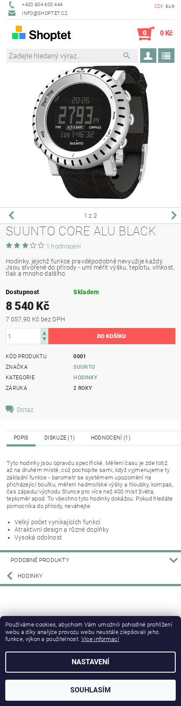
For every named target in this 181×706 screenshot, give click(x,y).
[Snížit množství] (44, 340)
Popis (21, 438)
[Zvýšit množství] (44, 332)
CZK (159, 6)
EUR (170, 6)
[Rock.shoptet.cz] (48, 33)
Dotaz (25, 409)
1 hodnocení (63, 246)
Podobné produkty (40, 560)
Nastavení (90, 662)
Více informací (100, 639)
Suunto (84, 367)
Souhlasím (90, 690)
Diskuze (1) (59, 438)
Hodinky (85, 378)
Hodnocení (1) (110, 438)
